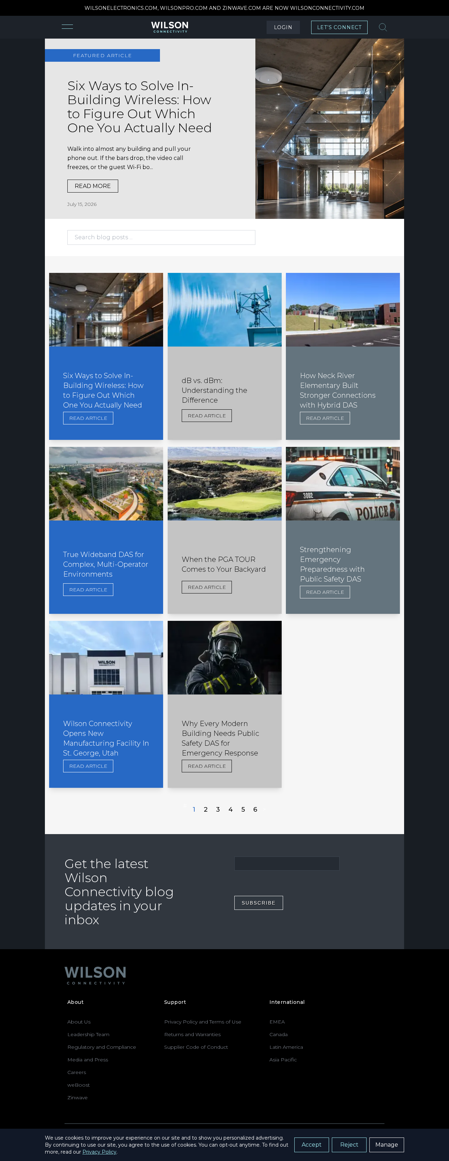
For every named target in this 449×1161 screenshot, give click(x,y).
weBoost (78, 1085)
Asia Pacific (283, 1059)
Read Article (88, 418)
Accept (312, 1144)
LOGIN (283, 27)
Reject (349, 1144)
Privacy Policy (99, 1152)
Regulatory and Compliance (101, 1047)
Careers (76, 1072)
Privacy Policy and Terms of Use (202, 1022)
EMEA (277, 1022)
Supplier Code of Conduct (196, 1047)
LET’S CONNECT (339, 27)
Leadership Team (88, 1034)
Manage (386, 1144)
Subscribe (259, 903)
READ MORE (93, 186)
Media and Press (87, 1059)
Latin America (286, 1047)
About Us (79, 1022)
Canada (278, 1034)
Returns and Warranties (192, 1034)
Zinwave (77, 1097)
